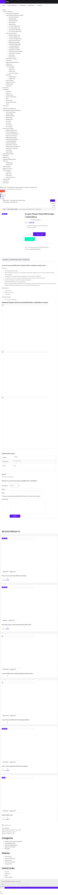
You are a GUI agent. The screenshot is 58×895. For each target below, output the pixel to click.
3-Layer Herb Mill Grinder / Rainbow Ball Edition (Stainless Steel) (17, 673)
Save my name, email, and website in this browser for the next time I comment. (21, 496)
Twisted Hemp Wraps (14, 46)
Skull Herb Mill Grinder (7, 815)
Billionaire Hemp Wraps (14, 42)
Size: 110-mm (12, 56)
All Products (23, 5)
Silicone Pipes (12, 22)
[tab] (5, 259)
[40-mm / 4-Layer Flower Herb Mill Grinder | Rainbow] (18, 553)
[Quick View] (14, 570)
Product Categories (12, 5)
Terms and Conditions (11, 102)
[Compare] (19, 570)
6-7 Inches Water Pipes (14, 26)
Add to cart (40, 234)
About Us (8, 93)
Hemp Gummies (10, 80)
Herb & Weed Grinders (11, 58)
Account (2, 198)
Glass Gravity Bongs (14, 17)
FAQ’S (7, 104)
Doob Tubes (12, 71)
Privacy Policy (9, 100)
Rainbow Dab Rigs (13, 20)
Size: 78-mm (12, 55)
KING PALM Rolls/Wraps (15, 44)
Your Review (5, 499)
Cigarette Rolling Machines (12, 62)
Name (3, 489)
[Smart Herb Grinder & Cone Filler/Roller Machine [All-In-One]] (18, 602)
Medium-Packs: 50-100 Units (16, 51)
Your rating (5, 485)
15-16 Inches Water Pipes (15, 31)
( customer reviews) (36, 219)
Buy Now (30, 239)
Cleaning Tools (9, 84)
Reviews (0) (26, 259)
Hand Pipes (8, 60)
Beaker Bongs (12, 24)
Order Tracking (8, 877)
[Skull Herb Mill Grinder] (18, 793)
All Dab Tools (12, 78)
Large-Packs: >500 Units (15, 53)
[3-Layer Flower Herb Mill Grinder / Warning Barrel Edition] (18, 698)
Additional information (16, 259)
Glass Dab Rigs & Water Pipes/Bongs (14, 15)
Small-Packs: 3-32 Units (14, 49)
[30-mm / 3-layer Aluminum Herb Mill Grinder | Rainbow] (18, 744)
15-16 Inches (9, 126)
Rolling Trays (9, 64)
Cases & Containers (14, 73)
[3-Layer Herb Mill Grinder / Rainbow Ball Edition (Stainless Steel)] (18, 651)
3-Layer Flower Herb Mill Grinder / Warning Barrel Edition (15, 719)
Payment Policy (8, 863)
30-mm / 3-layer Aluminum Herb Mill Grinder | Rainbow (15, 766)
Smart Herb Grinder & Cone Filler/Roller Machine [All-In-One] (16, 624)
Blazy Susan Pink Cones (14, 40)
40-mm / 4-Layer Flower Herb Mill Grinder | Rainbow (14, 575)
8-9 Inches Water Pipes (14, 28)
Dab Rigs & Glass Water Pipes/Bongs (13, 841)
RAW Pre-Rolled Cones (14, 35)
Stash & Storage (10, 66)
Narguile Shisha (12, 18)
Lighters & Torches (10, 82)
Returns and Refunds (11, 96)
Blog (7, 98)
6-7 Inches (8, 121)
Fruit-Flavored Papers (14, 47)
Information (31, 5)
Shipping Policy (9, 95)
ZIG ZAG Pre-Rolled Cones (15, 38)
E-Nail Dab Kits (12, 76)
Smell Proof (11, 67)
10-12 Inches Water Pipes (15, 29)
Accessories (9, 85)
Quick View (11, 571)
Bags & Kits (12, 69)
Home (3, 5)
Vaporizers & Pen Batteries (12, 13)
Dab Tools (8, 75)
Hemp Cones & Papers (11, 33)
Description (6, 259)
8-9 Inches (8, 123)
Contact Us (39, 5)
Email (3, 493)
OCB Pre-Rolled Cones (14, 37)
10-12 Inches (9, 124)
